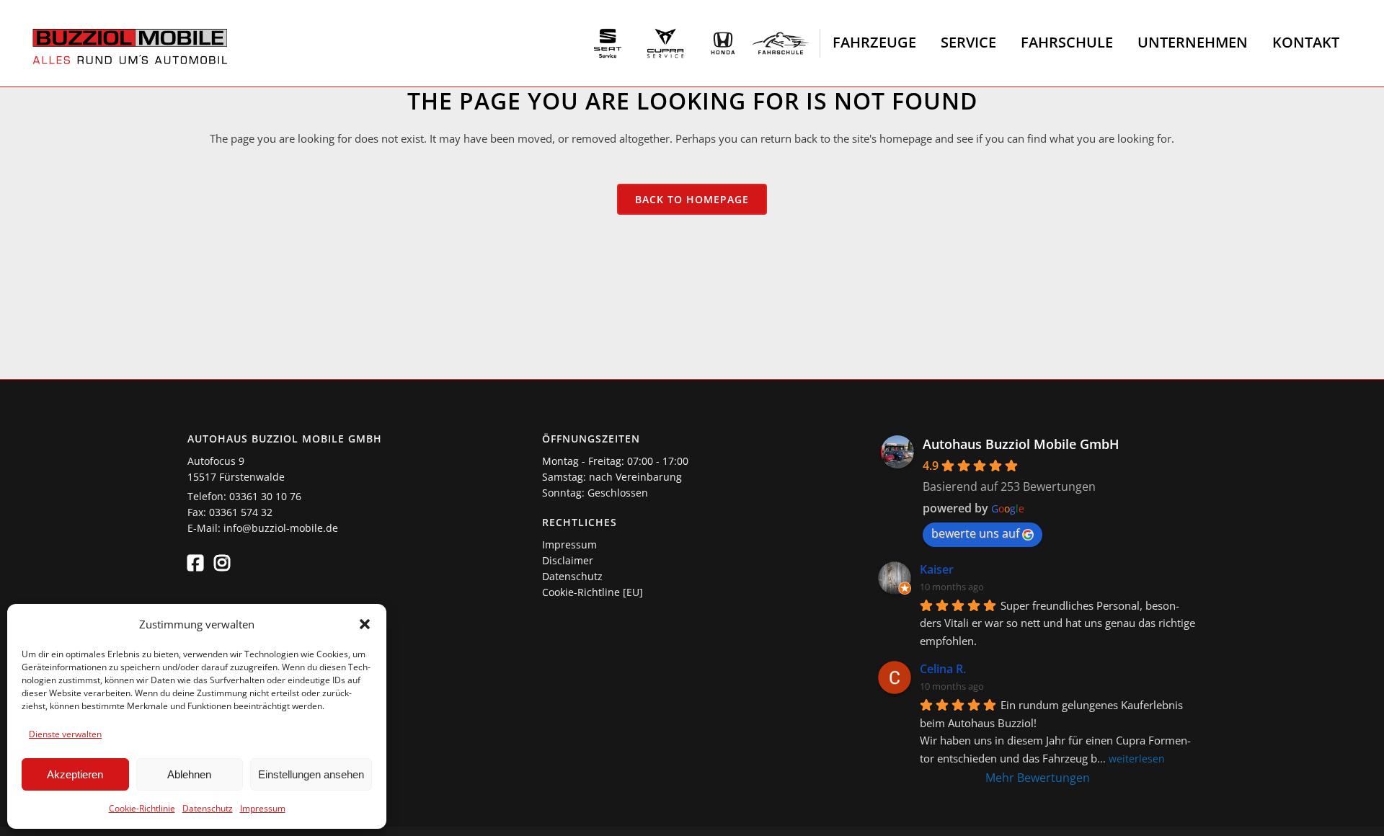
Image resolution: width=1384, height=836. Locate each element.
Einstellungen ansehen (311, 774)
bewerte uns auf (975, 533)
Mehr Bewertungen (1037, 778)
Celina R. (943, 669)
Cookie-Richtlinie (142, 808)
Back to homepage (692, 199)
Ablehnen (189, 774)
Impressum (262, 808)
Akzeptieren (75, 774)
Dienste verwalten (65, 734)
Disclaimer (567, 560)
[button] (365, 624)
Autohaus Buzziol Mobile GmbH (1021, 444)
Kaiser (937, 569)
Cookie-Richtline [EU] (592, 592)
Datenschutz (207, 808)
